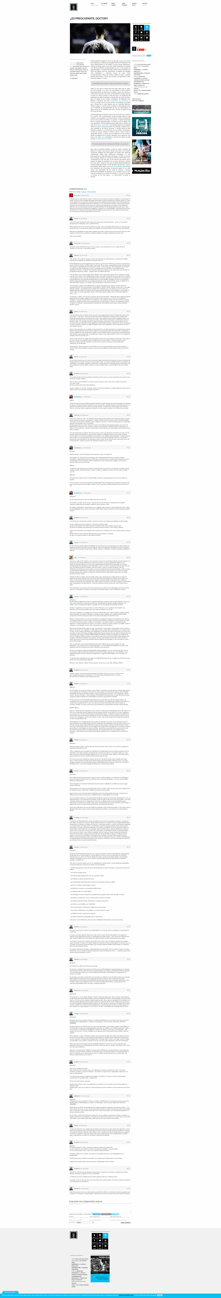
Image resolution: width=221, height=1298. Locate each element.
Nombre (71, 1216)
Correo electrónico (95, 1216)
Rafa (75, 557)
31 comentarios (74, 78)
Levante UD (85, 70)
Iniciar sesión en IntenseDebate (96, 1214)
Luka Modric (73, 71)
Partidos (82, 64)
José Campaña (78, 68)
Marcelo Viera (80, 71)
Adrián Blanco (79, 63)
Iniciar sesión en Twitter (115, 1214)
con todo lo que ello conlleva (104, 139)
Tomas (135, 90)
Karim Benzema (78, 70)
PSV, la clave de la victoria (144, 64)
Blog (78, 64)
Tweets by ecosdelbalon (138, 100)
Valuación (84, 192)
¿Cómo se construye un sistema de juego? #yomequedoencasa (142, 79)
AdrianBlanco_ (78, 396)
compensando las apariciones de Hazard (110, 101)
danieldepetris (137, 69)
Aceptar (160, 1295)
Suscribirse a (72, 1222)
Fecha (78, 192)
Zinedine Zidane (73, 75)
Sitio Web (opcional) (115, 1216)
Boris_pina (77, 195)
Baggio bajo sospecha (143, 94)
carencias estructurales (102, 125)
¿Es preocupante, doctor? (89, 18)
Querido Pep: (142, 76)
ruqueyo (76, 542)
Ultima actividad (91, 192)
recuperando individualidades (114, 166)
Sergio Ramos (83, 73)
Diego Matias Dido (138, 73)
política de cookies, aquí (126, 1295)
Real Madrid (76, 73)
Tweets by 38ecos (136, 99)
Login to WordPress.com (106, 1214)
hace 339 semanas (85, 195)
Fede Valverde (83, 66)
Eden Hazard (76, 66)
